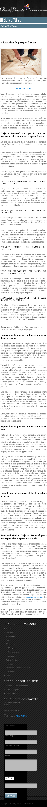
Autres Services (12, 660)
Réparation (10, 644)
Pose (8, 640)
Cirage (10, 664)
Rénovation (12, 648)
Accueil (9, 628)
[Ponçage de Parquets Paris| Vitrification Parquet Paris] (23, 13)
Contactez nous (12, 694)
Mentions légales (12, 690)
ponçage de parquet (34, 597)
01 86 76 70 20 (11, 20)
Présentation (13, 672)
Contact (9, 676)
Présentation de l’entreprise (17, 686)
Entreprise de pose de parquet (18, 668)
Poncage (9, 632)
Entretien (11, 656)
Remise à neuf (13, 652)
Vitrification (10, 636)
